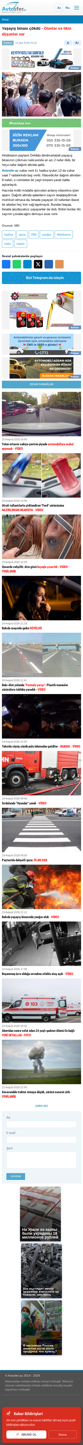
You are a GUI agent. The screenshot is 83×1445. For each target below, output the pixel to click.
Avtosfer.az (10, 170)
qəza (22, 234)
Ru (68, 7)
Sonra (63, 1434)
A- (68, 42)
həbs (7, 243)
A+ (77, 42)
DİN (33, 234)
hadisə (8, 234)
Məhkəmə (63, 234)
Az (59, 7)
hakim (21, 243)
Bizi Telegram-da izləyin (45, 278)
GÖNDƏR (16, 1176)
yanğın (46, 234)
